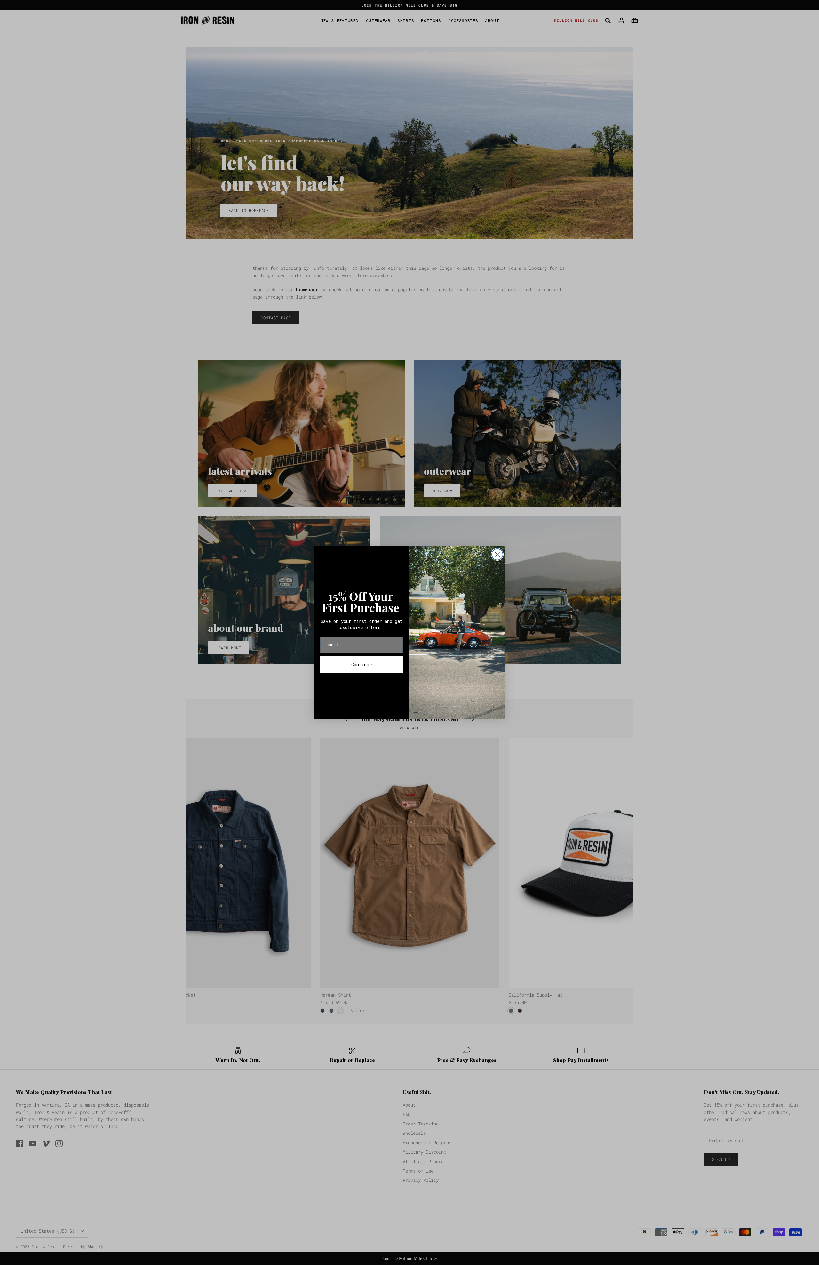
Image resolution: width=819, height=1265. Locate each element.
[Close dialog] (497, 554)
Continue (361, 664)
